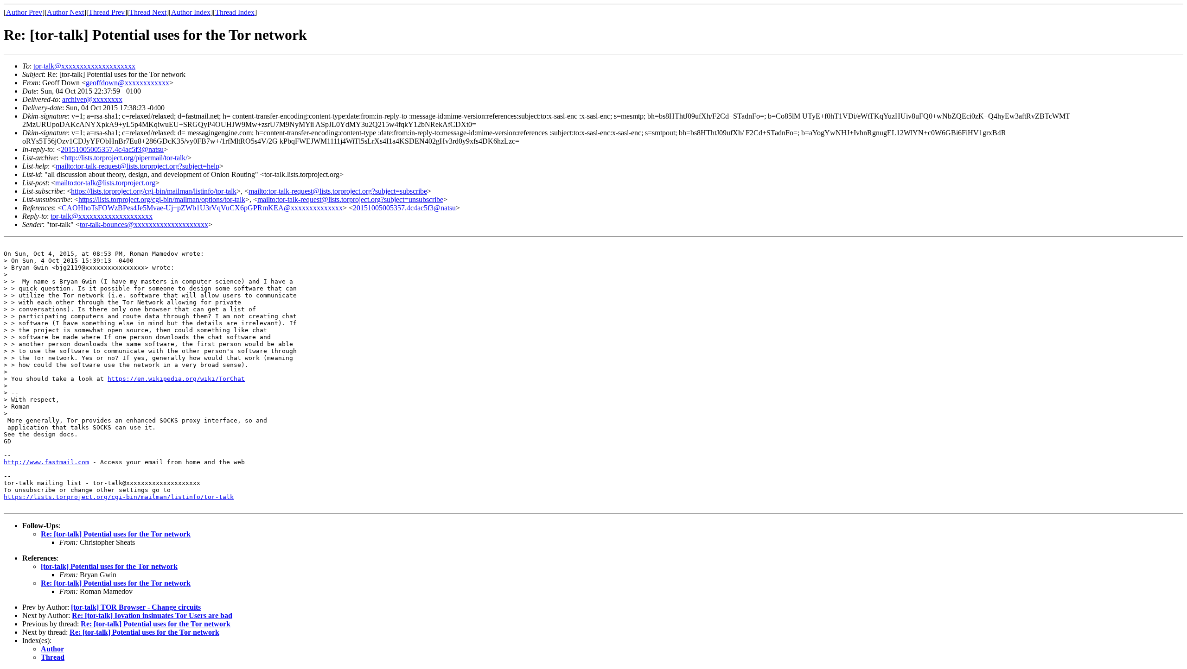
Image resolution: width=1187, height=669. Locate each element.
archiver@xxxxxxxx (92, 99)
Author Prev (24, 12)
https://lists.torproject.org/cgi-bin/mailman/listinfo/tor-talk (153, 191)
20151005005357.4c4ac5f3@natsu (112, 149)
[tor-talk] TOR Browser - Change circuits (136, 607)
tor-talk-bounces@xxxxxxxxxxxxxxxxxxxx (144, 224)
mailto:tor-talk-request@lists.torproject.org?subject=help (137, 166)
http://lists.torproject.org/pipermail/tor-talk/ (125, 158)
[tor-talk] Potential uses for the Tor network (109, 566)
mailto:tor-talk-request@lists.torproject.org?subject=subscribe (338, 191)
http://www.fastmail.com (46, 462)
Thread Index (235, 12)
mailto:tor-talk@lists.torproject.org (105, 183)
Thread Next (147, 12)
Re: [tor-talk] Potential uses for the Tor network (116, 534)
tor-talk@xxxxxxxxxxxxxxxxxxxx (84, 66)
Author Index (191, 12)
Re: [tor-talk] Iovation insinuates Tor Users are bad (152, 615)
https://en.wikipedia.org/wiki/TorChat (176, 378)
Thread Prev (107, 12)
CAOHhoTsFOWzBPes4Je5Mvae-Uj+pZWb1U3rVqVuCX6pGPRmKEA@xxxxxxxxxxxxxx (202, 208)
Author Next (65, 12)
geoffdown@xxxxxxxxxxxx (127, 83)
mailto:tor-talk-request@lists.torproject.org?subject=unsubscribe (350, 199)
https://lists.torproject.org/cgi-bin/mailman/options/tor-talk (161, 199)
